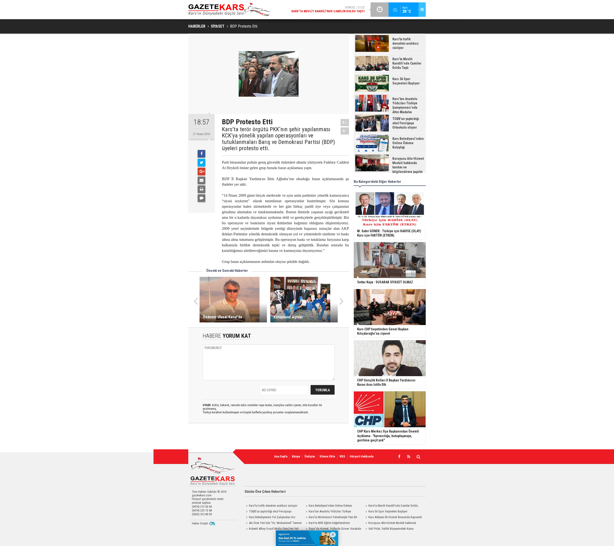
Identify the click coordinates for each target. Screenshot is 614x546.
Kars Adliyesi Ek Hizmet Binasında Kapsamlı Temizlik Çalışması (393, 517)
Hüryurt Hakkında (361, 456)
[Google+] (201, 171)
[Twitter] (201, 162)
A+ (344, 122)
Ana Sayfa (280, 456)
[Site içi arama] (418, 457)
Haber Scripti (200, 523)
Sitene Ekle (327, 456)
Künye (296, 456)
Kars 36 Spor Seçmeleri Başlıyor (387, 511)
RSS (342, 456)
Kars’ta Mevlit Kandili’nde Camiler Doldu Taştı (391, 506)
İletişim (310, 456)
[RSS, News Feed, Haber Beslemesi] (408, 457)
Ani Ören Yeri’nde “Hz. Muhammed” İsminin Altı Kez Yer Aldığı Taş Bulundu (273, 523)
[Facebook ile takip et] (399, 457)
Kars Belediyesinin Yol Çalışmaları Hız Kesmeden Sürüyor (270, 517)
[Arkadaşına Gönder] (201, 180)
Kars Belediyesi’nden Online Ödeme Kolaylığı (328, 506)
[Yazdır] (201, 189)
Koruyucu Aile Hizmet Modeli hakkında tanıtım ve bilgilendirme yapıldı (390, 523)
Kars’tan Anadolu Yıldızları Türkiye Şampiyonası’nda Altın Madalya (327, 512)
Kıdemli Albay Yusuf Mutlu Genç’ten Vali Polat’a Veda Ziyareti (272, 529)
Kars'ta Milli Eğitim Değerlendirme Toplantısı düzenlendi (327, 523)
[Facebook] (201, 154)
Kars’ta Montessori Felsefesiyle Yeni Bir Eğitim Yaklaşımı (330, 517)
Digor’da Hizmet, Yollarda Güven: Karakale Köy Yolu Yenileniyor (332, 529)
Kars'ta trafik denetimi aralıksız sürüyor (273, 505)
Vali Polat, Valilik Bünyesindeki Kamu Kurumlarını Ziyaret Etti (389, 529)
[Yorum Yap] (201, 198)
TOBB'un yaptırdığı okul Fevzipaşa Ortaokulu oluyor (268, 512)
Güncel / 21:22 (328, 9)
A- (345, 131)
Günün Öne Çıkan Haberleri (265, 491)
